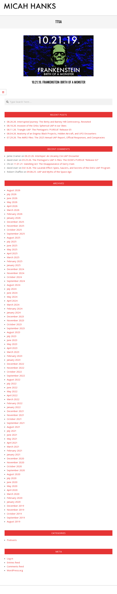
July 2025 (11, 241)
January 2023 (14, 359)
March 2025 (13, 257)
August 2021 (13, 426)
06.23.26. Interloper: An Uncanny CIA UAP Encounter (52, 155)
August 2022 (13, 379)
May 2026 (12, 202)
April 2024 (12, 300)
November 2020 (15, 462)
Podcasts (12, 540)
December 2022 (15, 363)
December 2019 (15, 505)
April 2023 (12, 347)
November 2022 (15, 367)
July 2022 (11, 383)
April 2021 (12, 442)
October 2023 (14, 324)
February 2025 (14, 261)
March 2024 (13, 304)
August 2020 (13, 474)
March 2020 (13, 493)
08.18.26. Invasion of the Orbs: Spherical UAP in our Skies (36, 125)
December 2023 (15, 316)
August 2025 (13, 237)
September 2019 (16, 517)
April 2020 (12, 489)
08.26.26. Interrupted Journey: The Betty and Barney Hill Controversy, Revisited (49, 121)
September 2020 (16, 470)
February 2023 (14, 355)
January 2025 (14, 265)
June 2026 (12, 198)
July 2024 (11, 288)
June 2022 (12, 387)
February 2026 (14, 213)
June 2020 (12, 482)
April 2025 (12, 253)
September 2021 (16, 422)
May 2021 (12, 438)
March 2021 (13, 446)
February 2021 (14, 450)
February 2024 (14, 308)
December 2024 (15, 269)
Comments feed (15, 566)
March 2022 (13, 399)
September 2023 (16, 328)
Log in (10, 558)
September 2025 (16, 233)
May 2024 (12, 296)
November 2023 (15, 320)
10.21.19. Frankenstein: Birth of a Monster (58, 82)
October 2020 (14, 466)
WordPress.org (15, 570)
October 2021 (14, 418)
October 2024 (14, 276)
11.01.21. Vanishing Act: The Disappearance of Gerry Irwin (44, 163)
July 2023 (11, 336)
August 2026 (13, 190)
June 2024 (12, 292)
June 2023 (12, 340)
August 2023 (13, 332)
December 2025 (15, 221)
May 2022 (12, 391)
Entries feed (13, 562)
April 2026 (12, 206)
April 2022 (12, 395)
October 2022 (14, 371)
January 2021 (14, 454)
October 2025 (14, 229)
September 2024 (16, 280)
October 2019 (14, 513)
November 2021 (15, 415)
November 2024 (15, 273)
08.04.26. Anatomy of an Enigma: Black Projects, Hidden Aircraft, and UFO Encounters (51, 133)
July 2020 (11, 478)
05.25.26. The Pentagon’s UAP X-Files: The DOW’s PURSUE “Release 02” (60, 159)
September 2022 (16, 375)
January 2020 (14, 501)
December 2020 (15, 458)
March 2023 (13, 351)
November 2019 (15, 509)
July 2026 (11, 194)
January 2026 (14, 217)
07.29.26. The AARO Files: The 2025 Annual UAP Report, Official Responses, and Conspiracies (56, 137)
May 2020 (12, 486)
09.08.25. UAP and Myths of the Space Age (49, 171)
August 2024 (13, 284)
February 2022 (14, 403)
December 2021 (15, 411)
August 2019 (13, 521)
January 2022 (14, 407)
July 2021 (11, 430)
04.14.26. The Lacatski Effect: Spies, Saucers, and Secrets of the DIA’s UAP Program (66, 167)
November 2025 (15, 225)
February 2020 (14, 497)
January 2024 (14, 312)
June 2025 (12, 245)
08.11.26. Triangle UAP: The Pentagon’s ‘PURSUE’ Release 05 (39, 129)
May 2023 (12, 344)
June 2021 (12, 434)
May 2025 (12, 249)
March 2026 (13, 209)
